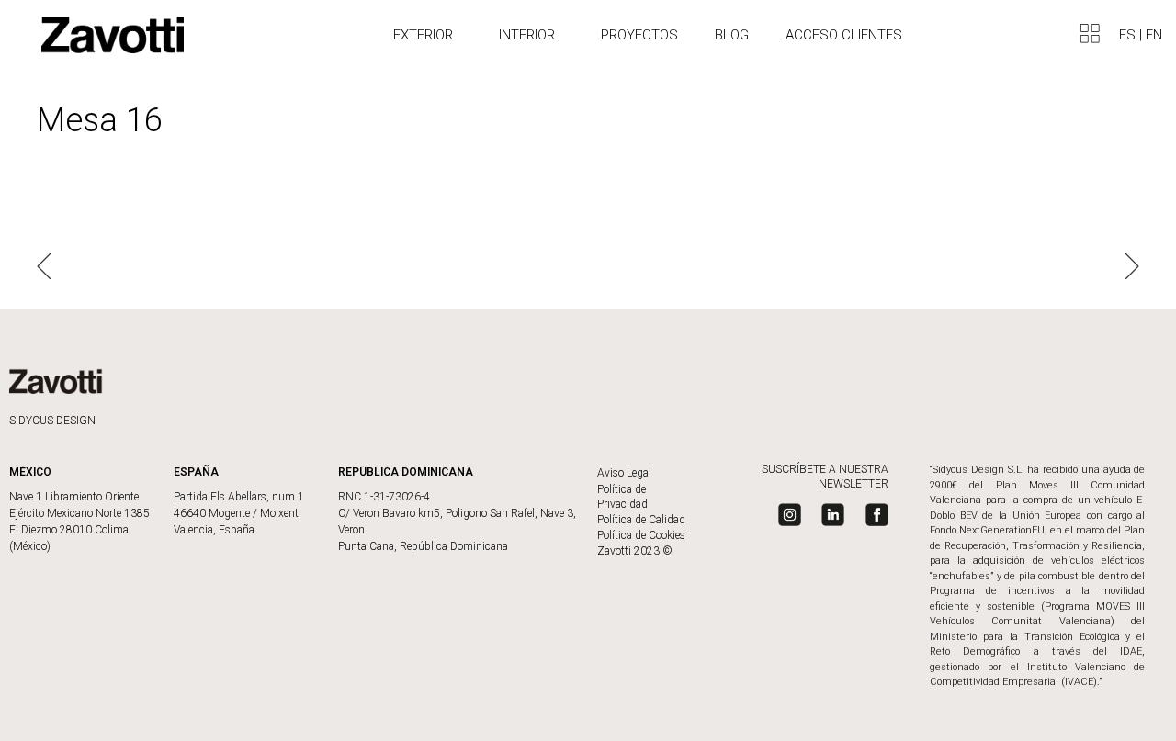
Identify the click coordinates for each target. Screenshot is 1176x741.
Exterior (423, 35)
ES (1129, 35)
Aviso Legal (624, 472)
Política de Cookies (641, 535)
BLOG (732, 35)
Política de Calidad (641, 519)
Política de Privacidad (622, 497)
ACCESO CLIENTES (844, 35)
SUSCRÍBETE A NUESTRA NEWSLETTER (825, 476)
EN (1154, 35)
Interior (527, 35)
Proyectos (639, 35)
